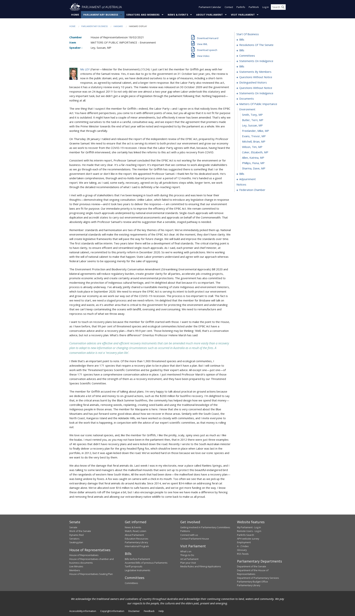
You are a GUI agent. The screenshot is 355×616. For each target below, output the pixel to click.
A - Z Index (243, 546)
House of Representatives (84, 555)
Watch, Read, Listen (135, 531)
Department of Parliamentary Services (258, 578)
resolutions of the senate (256, 45)
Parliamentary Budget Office (252, 581)
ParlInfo (240, 7)
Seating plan (76, 542)
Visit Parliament (243, 14)
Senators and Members (143, 14)
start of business (247, 34)
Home (75, 14)
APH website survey (248, 538)
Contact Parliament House (194, 538)
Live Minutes (76, 566)
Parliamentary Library (136, 542)
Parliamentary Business (100, 14)
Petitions (185, 531)
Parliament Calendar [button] (210, 7)
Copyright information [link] (112, 611)
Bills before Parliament (137, 559)
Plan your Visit (188, 562)
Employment (244, 542)
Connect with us (189, 535)
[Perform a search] (283, 7)
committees (247, 55)
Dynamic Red (76, 535)
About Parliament (209, 14)
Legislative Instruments (137, 570)
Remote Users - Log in (249, 531)
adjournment (247, 179)
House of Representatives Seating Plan (91, 574)
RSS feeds (243, 553)
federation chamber (252, 190)
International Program (137, 546)
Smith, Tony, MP (252, 114)
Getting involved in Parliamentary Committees (205, 527)
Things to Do (187, 555)
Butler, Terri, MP (252, 120)
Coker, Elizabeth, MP (255, 152)
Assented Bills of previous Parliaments (146, 562)
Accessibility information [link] (82, 611)
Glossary (242, 550)
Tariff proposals (133, 566)
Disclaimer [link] (134, 611)
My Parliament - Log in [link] (249, 527)
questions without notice (255, 77)
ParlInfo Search (245, 535)
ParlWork (254, 7)
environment (247, 109)
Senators (74, 538)
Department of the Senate (251, 566)
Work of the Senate (80, 531)
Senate (73, 527)
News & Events (178, 14)
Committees (131, 583)
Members (74, 570)
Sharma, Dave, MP (253, 168)
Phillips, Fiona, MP (253, 163)
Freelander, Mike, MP (255, 131)
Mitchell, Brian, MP (253, 141)
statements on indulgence (256, 61)
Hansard (118, 26)
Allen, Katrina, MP (253, 157)
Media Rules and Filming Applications (200, 566)
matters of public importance (258, 104)
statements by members (255, 72)
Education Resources (136, 538)
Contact (229, 7)
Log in (265, 7)
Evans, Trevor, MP (254, 136)
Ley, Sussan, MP (252, 125)
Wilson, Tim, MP (252, 147)
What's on (185, 551)
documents (246, 98)
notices (241, 184)
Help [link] (161, 611)
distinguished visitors (253, 82)
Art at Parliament (189, 559)
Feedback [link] (149, 611)
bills (241, 39)
